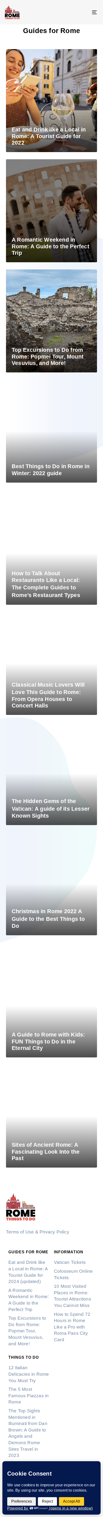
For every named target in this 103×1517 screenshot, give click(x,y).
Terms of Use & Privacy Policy (37, 1231)
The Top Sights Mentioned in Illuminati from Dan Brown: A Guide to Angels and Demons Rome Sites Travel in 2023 (27, 1433)
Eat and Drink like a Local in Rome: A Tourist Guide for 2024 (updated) (28, 1272)
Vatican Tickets (70, 1262)
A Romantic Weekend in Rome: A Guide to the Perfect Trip (28, 1300)
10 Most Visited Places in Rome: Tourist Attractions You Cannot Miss (72, 1296)
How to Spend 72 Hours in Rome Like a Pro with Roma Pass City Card (72, 1327)
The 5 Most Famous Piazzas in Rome (28, 1395)
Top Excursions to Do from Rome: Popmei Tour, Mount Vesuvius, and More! (27, 1331)
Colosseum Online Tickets (73, 1274)
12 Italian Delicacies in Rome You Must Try (28, 1374)
